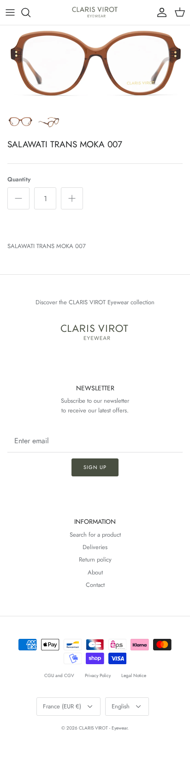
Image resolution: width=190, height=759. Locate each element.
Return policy (95, 559)
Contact (95, 584)
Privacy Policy (98, 675)
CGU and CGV (59, 675)
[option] (95, 68)
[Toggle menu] (10, 12)
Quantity (18, 179)
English (121, 706)
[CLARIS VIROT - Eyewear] (95, 12)
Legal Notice (133, 675)
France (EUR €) (62, 706)
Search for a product (95, 534)
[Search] (30, 12)
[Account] (159, 12)
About (95, 572)
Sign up (94, 467)
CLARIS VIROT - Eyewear (103, 727)
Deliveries (95, 547)
